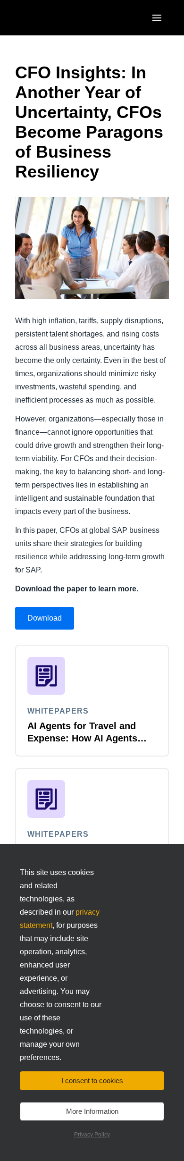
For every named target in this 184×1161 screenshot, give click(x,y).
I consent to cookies (92, 1081)
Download (44, 618)
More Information (92, 1111)
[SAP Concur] (58, 17)
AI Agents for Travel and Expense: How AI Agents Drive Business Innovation (86, 738)
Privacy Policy (92, 1134)
